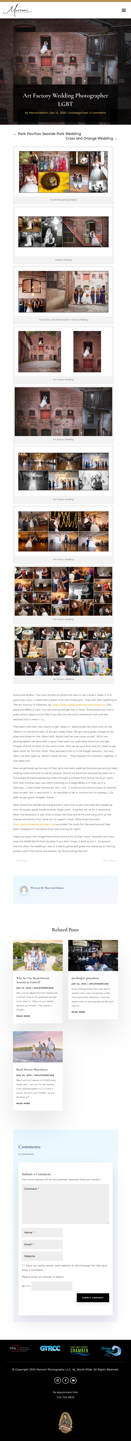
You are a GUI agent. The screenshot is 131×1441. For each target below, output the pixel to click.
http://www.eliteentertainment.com (35, 824)
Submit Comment (93, 1298)
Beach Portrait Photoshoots (32, 1069)
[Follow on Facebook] (65, 1380)
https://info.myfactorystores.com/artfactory (79, 704)
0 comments (98, 112)
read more (23, 1016)
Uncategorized (78, 112)
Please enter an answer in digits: (43, 1276)
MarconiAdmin (38, 112)
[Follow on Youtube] (73, 1380)
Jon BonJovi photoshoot (85, 978)
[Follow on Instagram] (57, 1380)
